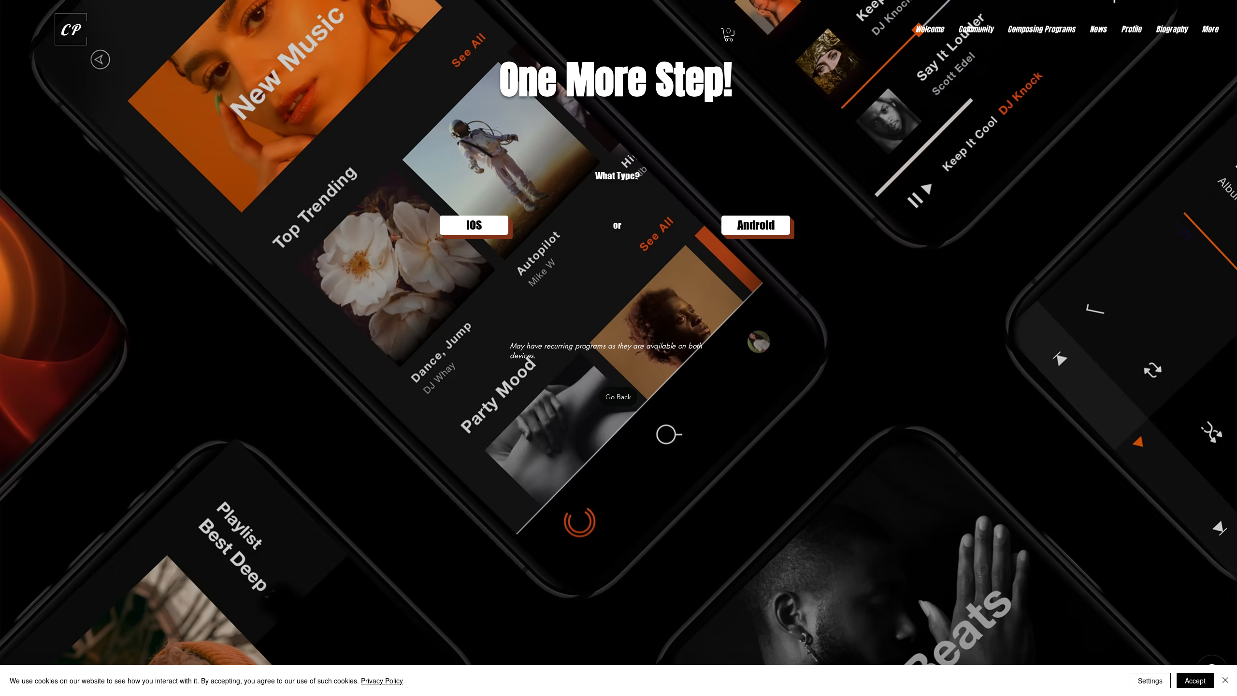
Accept (1195, 680)
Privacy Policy (382, 680)
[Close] (1225, 680)
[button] (729, 35)
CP (70, 29)
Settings (1150, 680)
